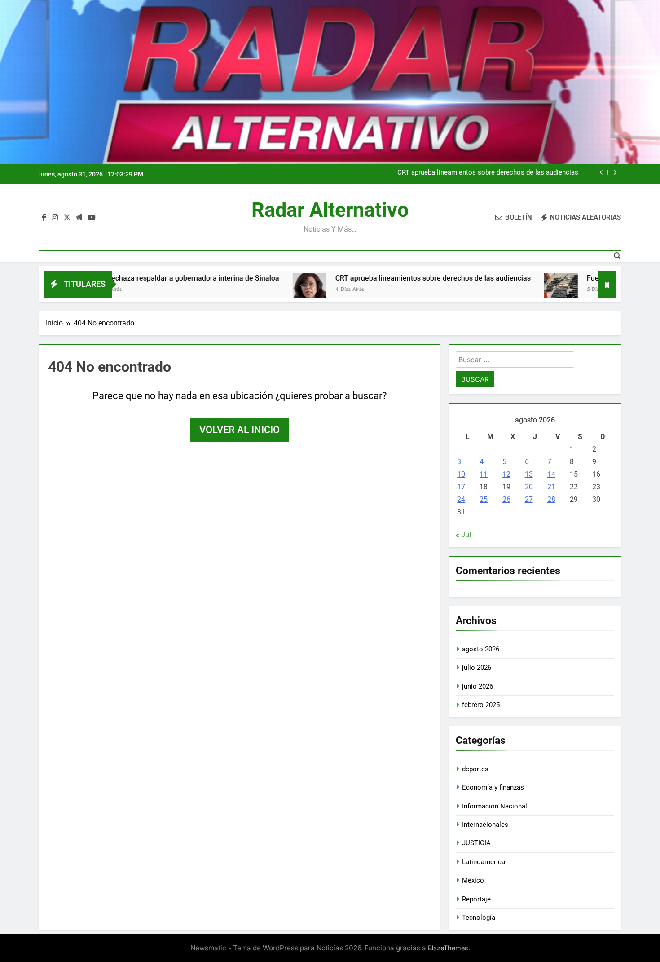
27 (529, 499)
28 (551, 499)
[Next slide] (615, 172)
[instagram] (55, 217)
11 (484, 474)
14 (551, 474)
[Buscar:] (515, 361)
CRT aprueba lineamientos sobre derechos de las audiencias (487, 172)
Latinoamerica (483, 862)
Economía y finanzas (493, 787)
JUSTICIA (476, 843)
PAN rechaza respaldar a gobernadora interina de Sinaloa (141, 278)
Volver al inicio (239, 429)
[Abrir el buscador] (617, 255)
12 (506, 474)
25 (484, 499)
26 (506, 499)
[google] (79, 217)
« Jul (463, 535)
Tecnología (478, 918)
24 (461, 499)
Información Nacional (494, 806)
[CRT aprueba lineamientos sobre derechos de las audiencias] (264, 290)
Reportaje (476, 899)
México (473, 880)
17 (461, 487)
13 (529, 474)
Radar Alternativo (330, 210)
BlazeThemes (448, 948)
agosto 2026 (480, 649)
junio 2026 (477, 686)
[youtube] (91, 217)
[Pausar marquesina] (607, 284)
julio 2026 (476, 667)
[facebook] (44, 217)
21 (551, 487)
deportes (475, 769)
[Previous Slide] (601, 172)
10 (461, 474)
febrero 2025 (481, 705)
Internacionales (485, 825)
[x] (67, 217)
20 (529, 487)
